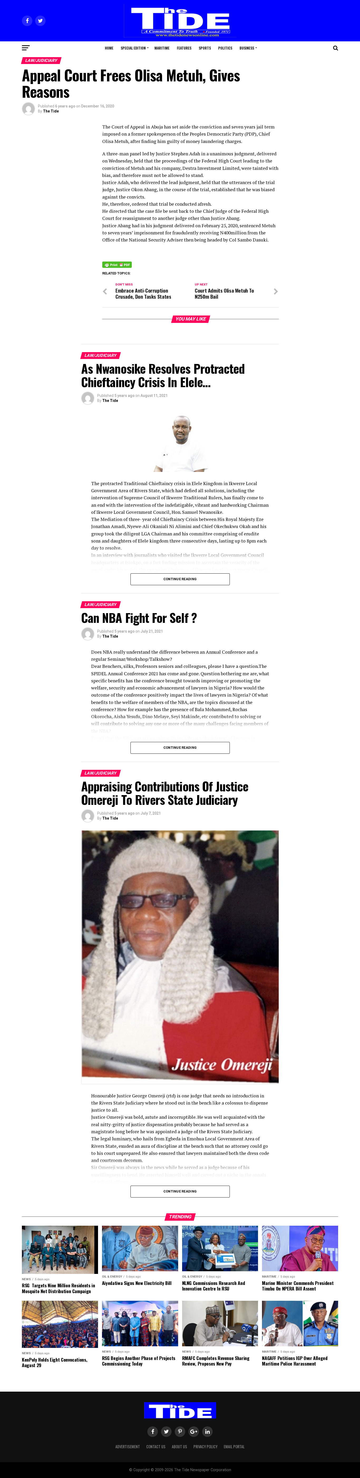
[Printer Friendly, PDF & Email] (117, 264)
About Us (179, 1446)
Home (109, 48)
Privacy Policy (205, 1446)
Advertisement (127, 1446)
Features (184, 48)
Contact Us (156, 1446)
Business (247, 48)
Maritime (161, 48)
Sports (205, 48)
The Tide (51, 111)
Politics (225, 48)
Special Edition (133, 48)
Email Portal (234, 1446)
